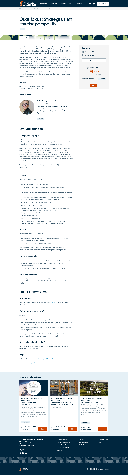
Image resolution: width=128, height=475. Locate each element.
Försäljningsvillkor (62, 440)
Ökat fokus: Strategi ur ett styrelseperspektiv (39, 8)
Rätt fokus (54, 303)
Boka (93, 85)
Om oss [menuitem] (79, 3)
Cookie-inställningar (63, 447)
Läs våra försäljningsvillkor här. (29, 363)
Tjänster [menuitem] (63, 3)
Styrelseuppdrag (103, 440)
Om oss (81, 440)
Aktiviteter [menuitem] (54, 3)
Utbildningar (22, 8)
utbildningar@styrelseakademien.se (49, 359)
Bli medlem (102, 3)
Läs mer (42, 429)
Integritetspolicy (62, 445)
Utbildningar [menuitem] (43, 3)
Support (59, 450)
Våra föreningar (84, 442)
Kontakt (81, 445)
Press (99, 442)
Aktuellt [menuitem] (71, 3)
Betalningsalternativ (63, 442)
